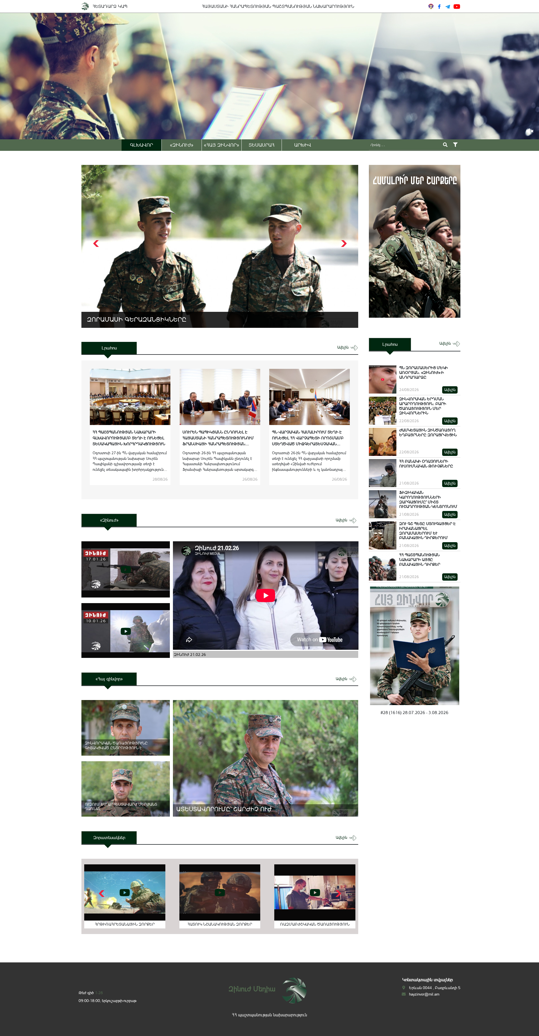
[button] (343, 243)
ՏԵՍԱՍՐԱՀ (262, 145)
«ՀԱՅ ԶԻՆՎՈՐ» (221, 145)
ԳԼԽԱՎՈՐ (141, 145)
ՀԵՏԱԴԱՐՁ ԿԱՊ (110, 6)
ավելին (343, 347)
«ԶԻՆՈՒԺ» (181, 145)
